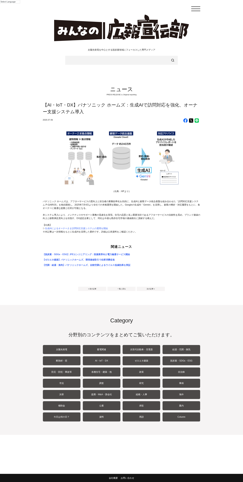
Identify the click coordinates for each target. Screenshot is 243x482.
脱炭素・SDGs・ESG (181, 360)
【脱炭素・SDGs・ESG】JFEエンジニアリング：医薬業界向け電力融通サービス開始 (86, 254)
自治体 (181, 372)
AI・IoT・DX (101, 360)
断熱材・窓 (61, 360)
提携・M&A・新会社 (101, 394)
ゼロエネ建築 (141, 360)
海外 (181, 394)
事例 (181, 383)
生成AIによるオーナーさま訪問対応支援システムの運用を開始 (76, 228)
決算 (61, 394)
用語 (141, 417)
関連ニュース (121, 247)
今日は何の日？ (61, 417)
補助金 (61, 405)
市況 (61, 383)
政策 (141, 372)
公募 (101, 405)
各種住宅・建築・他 (101, 372)
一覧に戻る (121, 289)
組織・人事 (141, 394)
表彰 (141, 405)
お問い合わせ (127, 478)
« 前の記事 (92, 289)
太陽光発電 (61, 349)
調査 (101, 383)
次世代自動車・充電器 (141, 349)
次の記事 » (151, 289)
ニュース (121, 89)
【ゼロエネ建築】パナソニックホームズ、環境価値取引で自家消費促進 (79, 259)
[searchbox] (121, 60)
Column (181, 417)
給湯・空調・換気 (181, 349)
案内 (181, 405)
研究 (141, 383)
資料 (101, 417)
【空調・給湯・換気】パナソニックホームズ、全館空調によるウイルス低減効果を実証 (86, 265)
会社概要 (113, 478)
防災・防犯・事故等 (61, 372)
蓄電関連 (101, 349)
